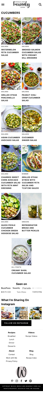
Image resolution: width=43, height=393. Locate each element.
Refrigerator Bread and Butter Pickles (30, 228)
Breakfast (11, 336)
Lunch (11, 339)
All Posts (16, 267)
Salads (4, 46)
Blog (31, 354)
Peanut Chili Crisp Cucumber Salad (31, 98)
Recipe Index (31, 358)
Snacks (25, 222)
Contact (11, 354)
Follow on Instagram (16, 323)
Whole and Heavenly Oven (21, 4)
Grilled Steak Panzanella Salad (9, 98)
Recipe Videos (31, 336)
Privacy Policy (11, 361)
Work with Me (11, 358)
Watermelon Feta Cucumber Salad (10, 52)
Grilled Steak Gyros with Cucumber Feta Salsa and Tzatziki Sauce (30, 182)
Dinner (25, 174)
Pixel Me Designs (32, 388)
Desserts (11, 346)
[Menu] (2, 4)
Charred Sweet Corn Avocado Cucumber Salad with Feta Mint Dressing (11, 182)
